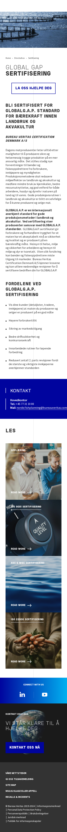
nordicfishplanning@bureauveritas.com (42, 408)
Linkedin (22, 694)
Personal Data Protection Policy (24, 809)
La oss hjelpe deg (33, 88)
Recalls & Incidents (18, 796)
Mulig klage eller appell (21, 791)
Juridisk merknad (17, 817)
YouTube (44, 694)
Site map (11, 785)
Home (8, 58)
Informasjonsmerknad (48, 806)
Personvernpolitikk (18, 813)
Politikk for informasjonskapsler (24, 821)
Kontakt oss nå (24, 747)
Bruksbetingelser (39, 813)
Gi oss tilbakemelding (19, 779)
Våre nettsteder (16, 773)
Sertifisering (33, 58)
